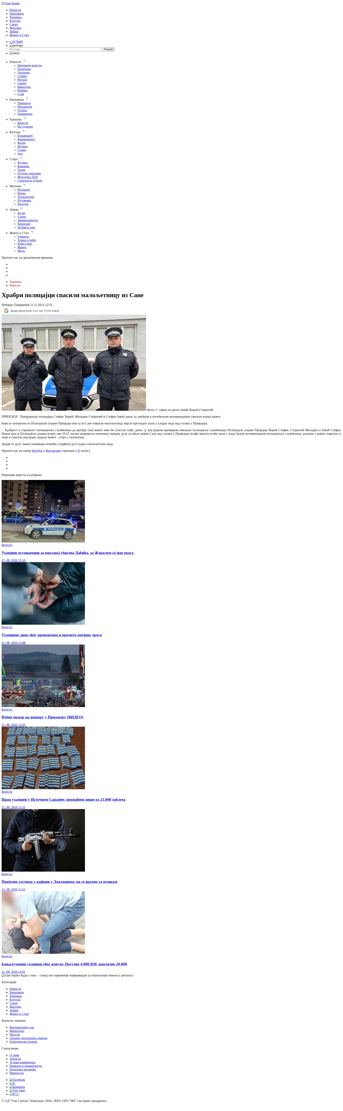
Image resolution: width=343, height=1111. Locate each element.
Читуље (15, 1034)
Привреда (24, 103)
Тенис (21, 170)
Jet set (21, 213)
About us (15, 1058)
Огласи (22, 110)
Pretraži (108, 49)
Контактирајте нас (22, 1027)
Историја (23, 189)
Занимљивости (27, 220)
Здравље (23, 236)
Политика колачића (23, 1069)
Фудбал (22, 162)
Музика (22, 146)
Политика (24, 69)
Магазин (15, 28)
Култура (15, 20)
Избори (22, 90)
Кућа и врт (24, 243)
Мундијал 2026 (27, 177)
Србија (22, 76)
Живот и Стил (19, 35)
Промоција (24, 114)
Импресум (17, 1073)
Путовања (24, 200)
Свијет (22, 83)
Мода (21, 250)
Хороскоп (24, 223)
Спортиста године (29, 180)
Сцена (21, 216)
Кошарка (23, 166)
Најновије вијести (29, 65)
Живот (22, 247)
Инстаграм (53, 450)
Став (20, 94)
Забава (14, 31)
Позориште (25, 135)
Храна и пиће (26, 240)
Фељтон (23, 204)
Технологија (25, 196)
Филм (21, 143)
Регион (22, 79)
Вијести (22, 123)
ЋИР (19, 41)
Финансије (24, 106)
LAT (12, 41)
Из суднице (25, 126)
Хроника (16, 17)
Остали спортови (29, 173)
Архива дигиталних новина (28, 1038)
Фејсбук (37, 450)
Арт (20, 153)
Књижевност (26, 139)
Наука (21, 193)
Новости (15, 10)
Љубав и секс (26, 227)
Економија (17, 13)
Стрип (21, 150)
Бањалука (24, 87)
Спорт (14, 24)
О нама (14, 1055)
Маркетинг (17, 1031)
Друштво (23, 72)
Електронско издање (23, 1041)
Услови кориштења (22, 1062)
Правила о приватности (26, 1066)
